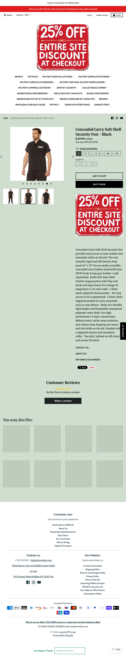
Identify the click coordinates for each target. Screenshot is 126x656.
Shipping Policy (93, 569)
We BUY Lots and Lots (92, 586)
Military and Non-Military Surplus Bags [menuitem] (81, 82)
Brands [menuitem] (103, 99)
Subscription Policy (92, 593)
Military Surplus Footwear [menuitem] (93, 76)
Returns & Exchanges (88, 359)
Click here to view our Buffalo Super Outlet (33, 565)
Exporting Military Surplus (93, 583)
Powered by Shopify (63, 635)
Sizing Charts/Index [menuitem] (98, 93)
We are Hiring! (63, 542)
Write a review (63, 400)
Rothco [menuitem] (54, 104)
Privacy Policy (92, 576)
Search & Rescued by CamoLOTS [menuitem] (77, 99)
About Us (81, 353)
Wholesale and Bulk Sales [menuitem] (30, 104)
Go (89, 651)
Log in (89, 15)
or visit (33, 571)
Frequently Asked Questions (63, 531)
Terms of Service (92, 579)
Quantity (80, 160)
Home (5, 118)
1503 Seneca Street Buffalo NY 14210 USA (33, 576)
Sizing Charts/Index (88, 149)
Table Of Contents (63, 545)
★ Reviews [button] (123, 331)
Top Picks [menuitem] (32, 76)
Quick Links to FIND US (63, 525)
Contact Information (92, 565)
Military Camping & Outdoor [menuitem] (34, 87)
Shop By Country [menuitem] (66, 87)
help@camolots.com (41, 560)
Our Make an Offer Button (92, 590)
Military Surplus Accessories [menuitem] (36, 82)
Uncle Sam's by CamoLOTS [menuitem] (68, 93)
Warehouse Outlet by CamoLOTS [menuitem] (35, 99)
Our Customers (63, 538)
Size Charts (63, 535)
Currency (19, 15)
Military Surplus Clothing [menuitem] (57, 76)
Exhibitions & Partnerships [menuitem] (32, 93)
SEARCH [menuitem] (19, 76)
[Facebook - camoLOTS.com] (112, 118)
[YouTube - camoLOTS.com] (121, 118)
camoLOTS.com (67, 632)
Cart (118, 15)
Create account (102, 15)
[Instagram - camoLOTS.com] (117, 118)
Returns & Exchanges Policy (92, 572)
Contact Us (82, 347)
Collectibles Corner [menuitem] (94, 87)
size (86, 149)
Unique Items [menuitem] (101, 104)
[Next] (73, 156)
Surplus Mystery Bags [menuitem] (77, 104)
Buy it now (99, 184)
